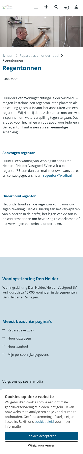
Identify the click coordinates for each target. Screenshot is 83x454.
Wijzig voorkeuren (41, 445)
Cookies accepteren (41, 436)
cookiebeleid (44, 421)
